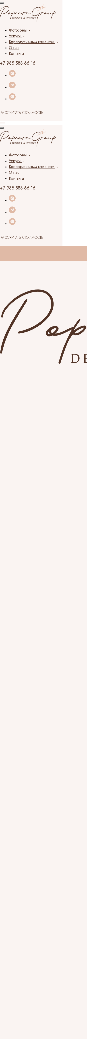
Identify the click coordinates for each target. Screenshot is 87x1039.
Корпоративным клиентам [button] (32, 42)
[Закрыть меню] (2, 3)
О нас (14, 48)
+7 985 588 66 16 (17, 63)
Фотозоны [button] (18, 30)
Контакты (16, 53)
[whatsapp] (12, 99)
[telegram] (12, 87)
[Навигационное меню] (2, 122)
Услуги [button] (15, 36)
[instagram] (12, 75)
